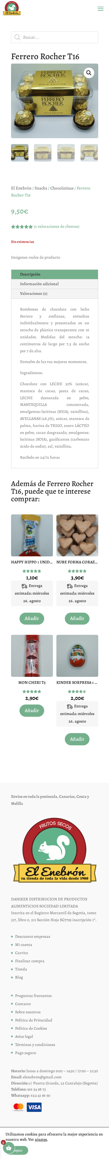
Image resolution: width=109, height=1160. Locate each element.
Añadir (32, 710)
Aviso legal (24, 1036)
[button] (89, 73)
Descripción (30, 274)
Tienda (21, 969)
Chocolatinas (62, 188)
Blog (19, 977)
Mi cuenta (23, 944)
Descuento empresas (32, 936)
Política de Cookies (31, 1028)
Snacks (41, 188)
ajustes (41, 1139)
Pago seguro (25, 1053)
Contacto (23, 1004)
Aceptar (16, 1150)
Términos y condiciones (35, 1044)
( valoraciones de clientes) (56, 226)
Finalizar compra (29, 961)
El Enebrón (21, 188)
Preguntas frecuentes (33, 995)
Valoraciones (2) (33, 293)
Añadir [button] (32, 618)
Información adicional (39, 284)
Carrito (21, 953)
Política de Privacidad (33, 1020)
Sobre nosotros (28, 1012)
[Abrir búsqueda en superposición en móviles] (54, 37)
